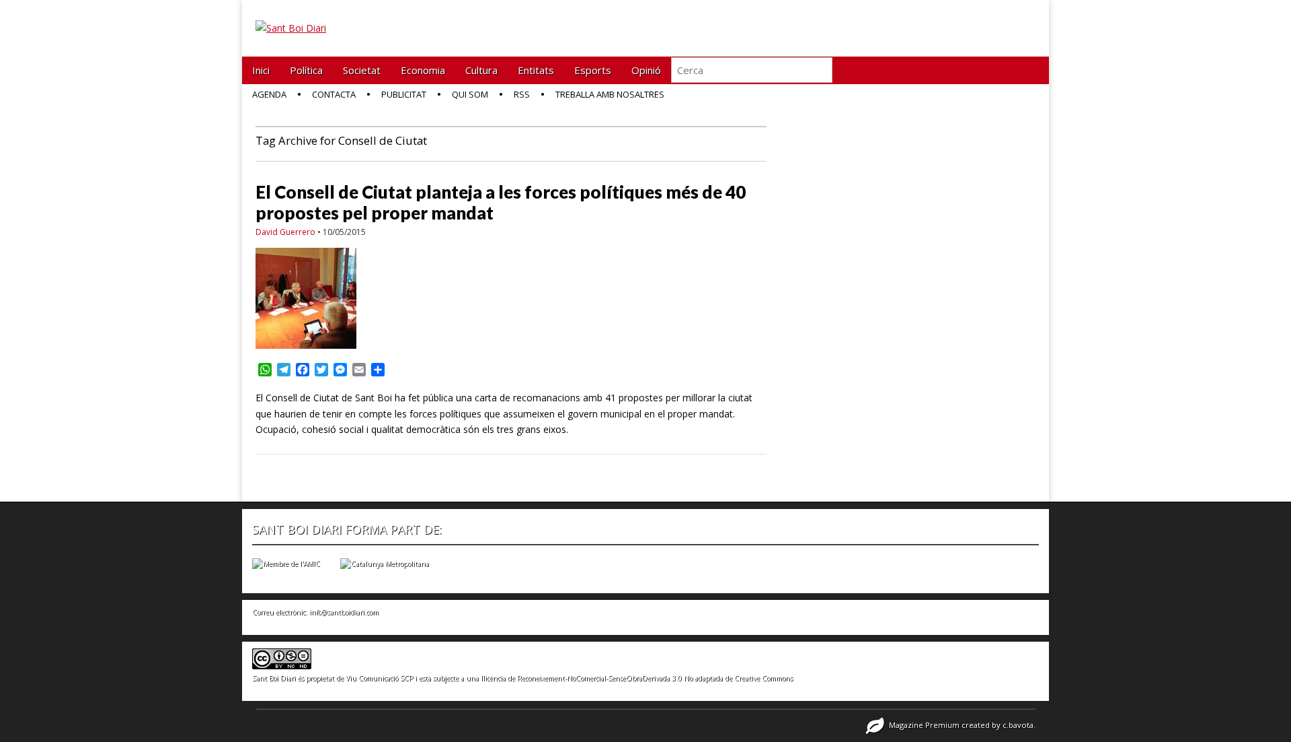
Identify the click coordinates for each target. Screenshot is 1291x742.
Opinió (646, 70)
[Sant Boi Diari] (291, 18)
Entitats (536, 70)
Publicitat (403, 94)
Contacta (334, 94)
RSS (522, 94)
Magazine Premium (924, 725)
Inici (261, 70)
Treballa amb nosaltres (609, 94)
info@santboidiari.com (344, 612)
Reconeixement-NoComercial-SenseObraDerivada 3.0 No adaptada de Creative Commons (655, 678)
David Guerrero (285, 232)
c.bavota (1018, 725)
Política (306, 70)
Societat (362, 70)
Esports (592, 70)
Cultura (481, 70)
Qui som (470, 94)
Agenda (269, 94)
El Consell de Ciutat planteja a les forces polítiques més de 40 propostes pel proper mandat (501, 202)
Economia (423, 70)
